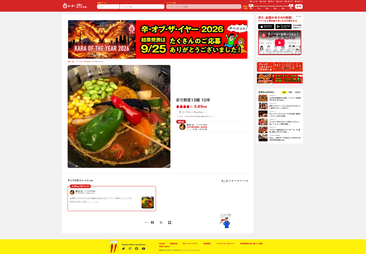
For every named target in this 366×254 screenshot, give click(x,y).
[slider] (251, 6)
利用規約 (207, 244)
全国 (69, 61)
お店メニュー (102, 3)
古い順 (231, 181)
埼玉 (73, 61)
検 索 (299, 6)
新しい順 (225, 181)
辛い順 (236, 181)
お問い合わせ (164, 246)
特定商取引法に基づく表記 (251, 244)
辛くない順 (244, 181)
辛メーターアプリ (190, 244)
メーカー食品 (171, 3)
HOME (162, 244)
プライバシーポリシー (225, 244)
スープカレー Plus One (83, 61)
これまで (297, 92)
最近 (284, 92)
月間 (290, 92)
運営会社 (174, 244)
